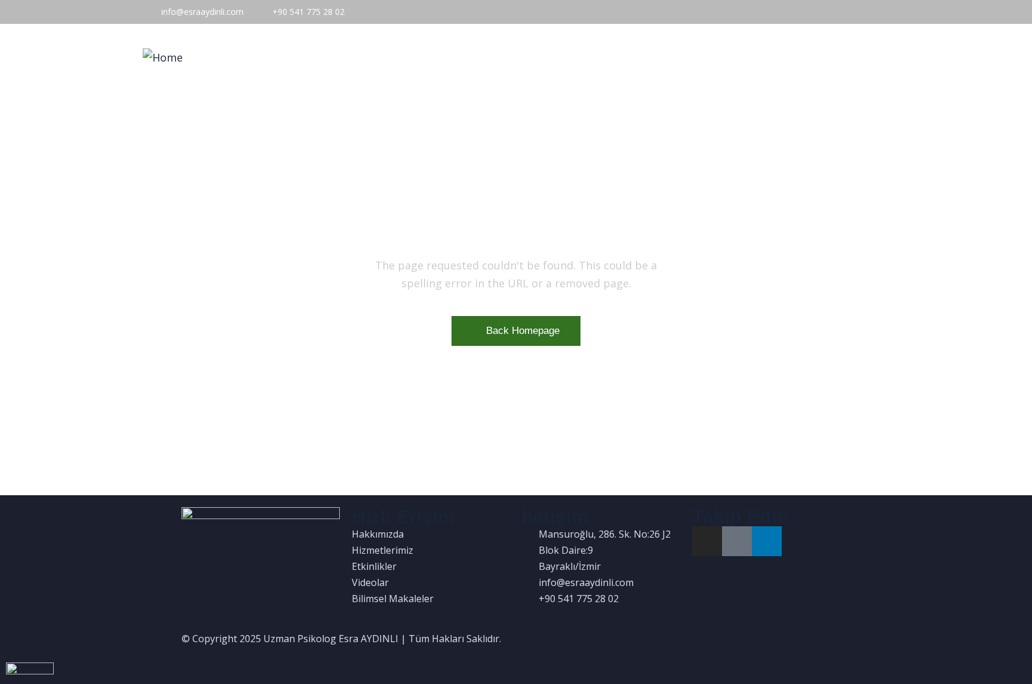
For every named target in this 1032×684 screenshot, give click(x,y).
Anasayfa (410, 57)
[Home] (163, 57)
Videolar (692, 57)
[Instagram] (707, 541)
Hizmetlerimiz (558, 57)
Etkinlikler (631, 57)
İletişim (861, 57)
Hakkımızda (480, 57)
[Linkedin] (767, 541)
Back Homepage (523, 330)
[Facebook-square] (737, 541)
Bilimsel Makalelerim (778, 57)
